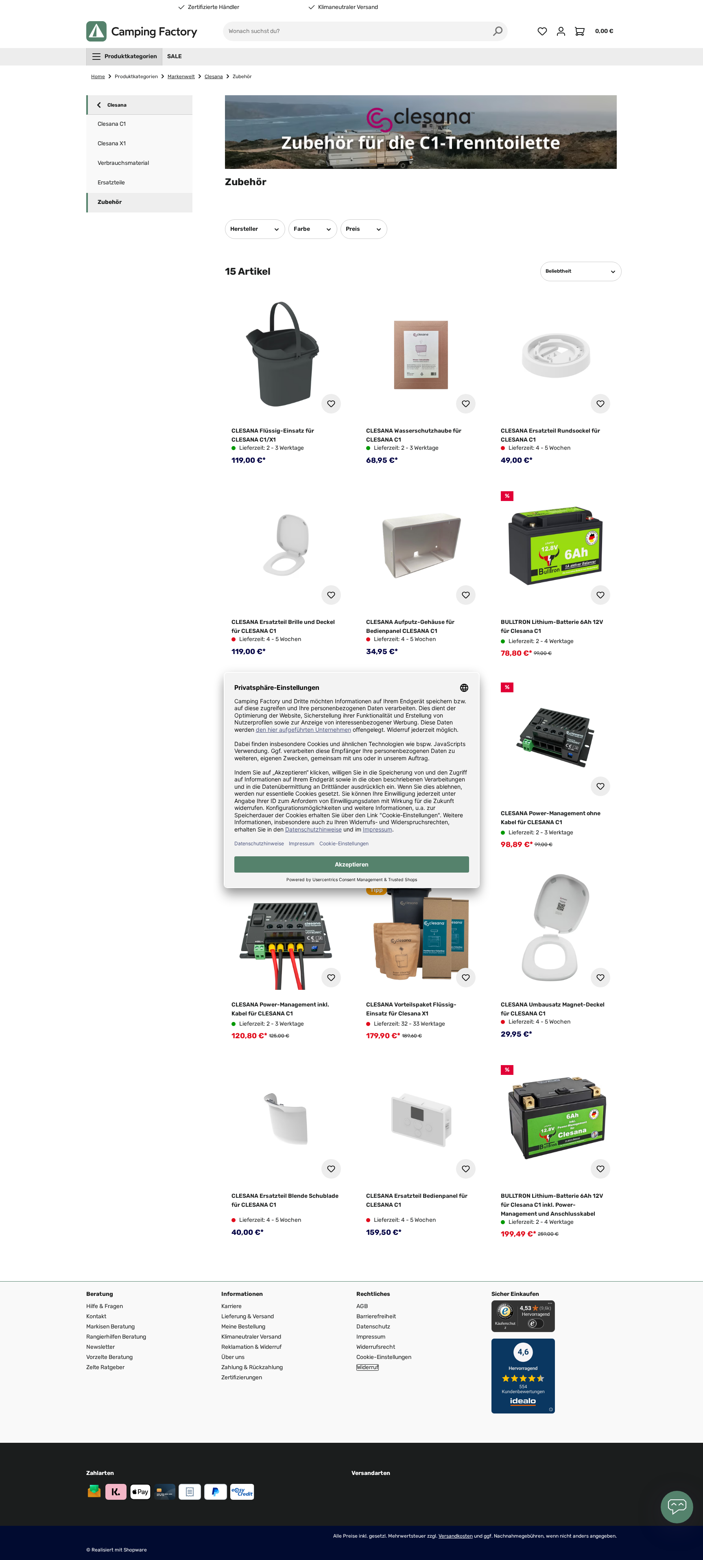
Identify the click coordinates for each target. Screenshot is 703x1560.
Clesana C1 (112, 123)
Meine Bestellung (243, 1326)
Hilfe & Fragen (104, 1306)
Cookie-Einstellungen (383, 1357)
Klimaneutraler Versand (348, 7)
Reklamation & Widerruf (251, 1346)
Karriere (231, 1306)
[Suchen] (498, 31)
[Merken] (331, 404)
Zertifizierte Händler (213, 7)
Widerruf (367, 1367)
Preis (353, 228)
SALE (174, 56)
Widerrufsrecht (375, 1346)
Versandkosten (456, 1536)
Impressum (370, 1336)
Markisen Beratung (110, 1326)
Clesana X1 (112, 143)
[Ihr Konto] (561, 31)
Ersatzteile (111, 182)
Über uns (233, 1357)
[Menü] (550, 1305)
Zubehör (110, 202)
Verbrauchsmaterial (123, 163)
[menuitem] (124, 57)
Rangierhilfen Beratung (116, 1336)
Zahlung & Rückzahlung (252, 1367)
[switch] (536, 1323)
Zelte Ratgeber (105, 1367)
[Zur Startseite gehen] (141, 31)
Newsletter (100, 1346)
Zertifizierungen (241, 1377)
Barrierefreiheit (376, 1316)
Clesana (117, 105)
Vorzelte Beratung (109, 1357)
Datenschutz (373, 1326)
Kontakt (96, 1316)
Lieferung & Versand (247, 1316)
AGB (362, 1306)
